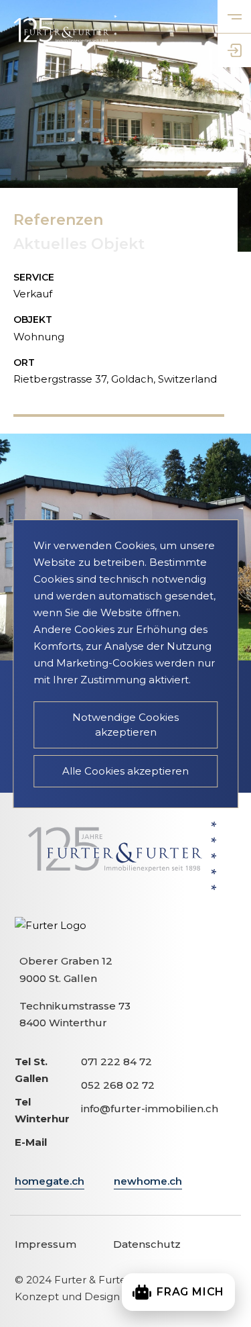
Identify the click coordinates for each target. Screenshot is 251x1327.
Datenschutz (147, 1244)
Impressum (45, 1244)
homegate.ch (49, 1181)
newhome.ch (148, 1181)
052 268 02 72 (118, 1085)
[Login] (234, 50)
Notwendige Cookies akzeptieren (125, 724)
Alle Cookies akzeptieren (125, 771)
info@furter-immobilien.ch (149, 1108)
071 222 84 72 (116, 1061)
